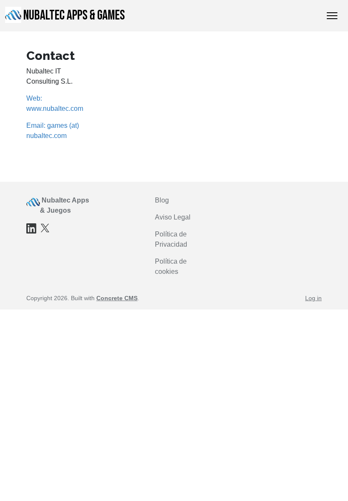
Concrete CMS (117, 298)
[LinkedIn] (31, 230)
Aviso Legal (173, 217)
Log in (313, 298)
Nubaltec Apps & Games (74, 15)
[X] (45, 227)
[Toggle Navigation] (332, 15)
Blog (162, 200)
